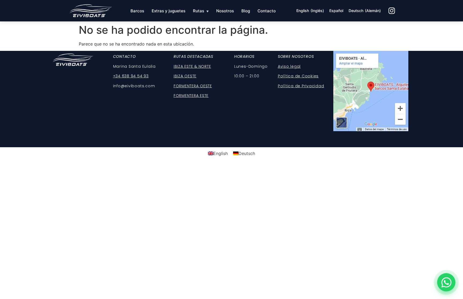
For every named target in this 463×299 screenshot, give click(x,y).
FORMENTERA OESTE (193, 86)
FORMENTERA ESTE (191, 95)
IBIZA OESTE (185, 76)
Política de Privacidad (301, 86)
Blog (245, 10)
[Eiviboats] (90, 10)
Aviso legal (289, 66)
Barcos (137, 10)
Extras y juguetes (168, 10)
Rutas (201, 10)
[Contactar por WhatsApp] (446, 282)
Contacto (266, 10)
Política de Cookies (298, 76)
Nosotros (225, 10)
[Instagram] (392, 10)
